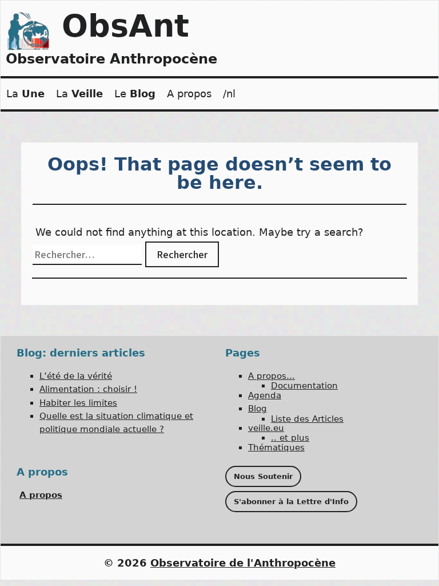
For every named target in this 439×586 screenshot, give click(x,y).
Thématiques (276, 447)
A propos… (271, 376)
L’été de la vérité (75, 376)
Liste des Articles (307, 419)
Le (134, 94)
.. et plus (290, 438)
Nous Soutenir (263, 476)
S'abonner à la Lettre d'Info (291, 501)
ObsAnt (125, 26)
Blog (257, 408)
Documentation (304, 386)
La (25, 94)
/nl (229, 94)
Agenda (264, 395)
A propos (189, 94)
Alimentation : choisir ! (88, 389)
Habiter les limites (78, 403)
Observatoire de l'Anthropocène (243, 563)
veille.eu (266, 428)
